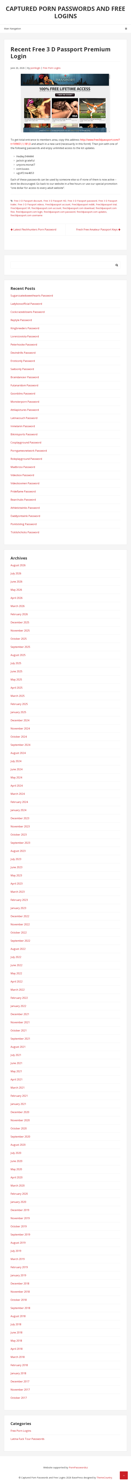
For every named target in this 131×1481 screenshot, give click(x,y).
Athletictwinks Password (25, 508)
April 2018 (17, 1349)
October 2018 (19, 1300)
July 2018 (16, 1324)
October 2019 (19, 1226)
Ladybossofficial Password (26, 304)
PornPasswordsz (78, 1467)
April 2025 (17, 687)
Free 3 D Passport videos (31, 204)
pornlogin (35, 67)
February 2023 (19, 900)
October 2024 (19, 736)
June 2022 (16, 965)
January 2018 (18, 1373)
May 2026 (16, 590)
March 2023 (18, 891)
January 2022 (18, 1006)
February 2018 (19, 1365)
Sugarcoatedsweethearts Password (32, 295)
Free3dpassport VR (20, 208)
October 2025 (19, 638)
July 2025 (16, 663)
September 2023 (20, 843)
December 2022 (20, 916)
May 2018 (16, 1340)
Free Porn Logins (52, 67)
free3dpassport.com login (29, 211)
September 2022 (20, 940)
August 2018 (18, 1316)
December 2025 (20, 622)
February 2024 (19, 802)
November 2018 (20, 1291)
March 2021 (18, 1087)
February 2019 (19, 1267)
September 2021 (20, 1038)
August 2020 (18, 1145)
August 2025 (18, 655)
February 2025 (19, 704)
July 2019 (16, 1251)
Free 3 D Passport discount (28, 200)
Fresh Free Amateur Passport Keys (97, 229)
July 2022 (16, 957)
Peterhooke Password (24, 344)
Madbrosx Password (23, 467)
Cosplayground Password (26, 442)
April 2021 (17, 1079)
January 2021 (18, 1104)
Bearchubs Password (23, 499)
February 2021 (19, 1096)
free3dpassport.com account (46, 208)
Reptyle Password (21, 320)
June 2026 (16, 581)
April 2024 (17, 785)
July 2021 (16, 1055)
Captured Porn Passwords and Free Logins (65, 12)
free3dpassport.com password (59, 211)
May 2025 (16, 679)
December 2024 (20, 720)
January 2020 (18, 1202)
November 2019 (20, 1218)
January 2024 (18, 810)
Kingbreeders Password (25, 328)
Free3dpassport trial (106, 204)
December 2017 (20, 1381)
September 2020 (20, 1136)
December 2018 (20, 1283)
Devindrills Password (23, 352)
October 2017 (19, 1398)
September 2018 (20, 1308)
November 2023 (20, 826)
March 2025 (18, 696)
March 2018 (18, 1357)
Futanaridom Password (24, 385)
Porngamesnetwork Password (29, 450)
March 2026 (18, 606)
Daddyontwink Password (25, 516)
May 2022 (16, 973)
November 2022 (20, 924)
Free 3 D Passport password (82, 200)
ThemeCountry (104, 1477)
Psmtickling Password (24, 524)
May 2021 (16, 1071)
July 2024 (16, 761)
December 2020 (20, 1112)
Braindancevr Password (25, 377)
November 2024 (20, 728)
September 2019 (20, 1234)
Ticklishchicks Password (25, 532)
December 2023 (20, 818)
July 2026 (16, 573)
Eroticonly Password (23, 361)
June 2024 (16, 769)
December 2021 (20, 1014)
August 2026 (18, 565)
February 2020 (19, 1193)
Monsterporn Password (25, 401)
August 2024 (18, 753)
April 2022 (17, 981)
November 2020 (20, 1120)
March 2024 (18, 794)
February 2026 (19, 614)
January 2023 (18, 908)
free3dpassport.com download (78, 208)
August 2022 (18, 949)
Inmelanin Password (23, 426)
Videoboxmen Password (25, 483)
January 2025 (18, 712)
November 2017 (20, 1389)
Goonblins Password (23, 393)
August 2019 (18, 1242)
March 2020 (18, 1185)
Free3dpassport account (57, 204)
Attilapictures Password (25, 410)
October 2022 (19, 932)
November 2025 (20, 630)
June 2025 (16, 671)
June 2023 (16, 867)
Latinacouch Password (24, 418)
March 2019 (18, 1259)
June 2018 (16, 1332)
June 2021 (16, 1063)
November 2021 (20, 1022)
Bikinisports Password (24, 434)
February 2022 (19, 998)
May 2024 (16, 777)
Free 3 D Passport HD (54, 200)
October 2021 (19, 1030)
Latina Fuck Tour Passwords (27, 1439)
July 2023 (16, 859)
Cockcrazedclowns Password (28, 312)
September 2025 (20, 647)
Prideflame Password (23, 491)
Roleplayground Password (26, 459)
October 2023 (19, 834)
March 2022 (18, 989)
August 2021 (18, 1047)
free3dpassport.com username (26, 215)
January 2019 (18, 1275)
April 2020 (17, 1177)
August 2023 (18, 851)
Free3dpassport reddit (83, 204)
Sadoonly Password (22, 369)
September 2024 (20, 745)
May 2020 (16, 1169)
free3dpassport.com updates (92, 211)
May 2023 (16, 875)
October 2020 (19, 1128)
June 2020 (16, 1161)
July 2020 (16, 1153)
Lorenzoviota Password (25, 336)
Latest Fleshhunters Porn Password (34, 229)
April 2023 (17, 883)
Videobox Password (22, 475)
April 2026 (17, 598)
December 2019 (20, 1210)
